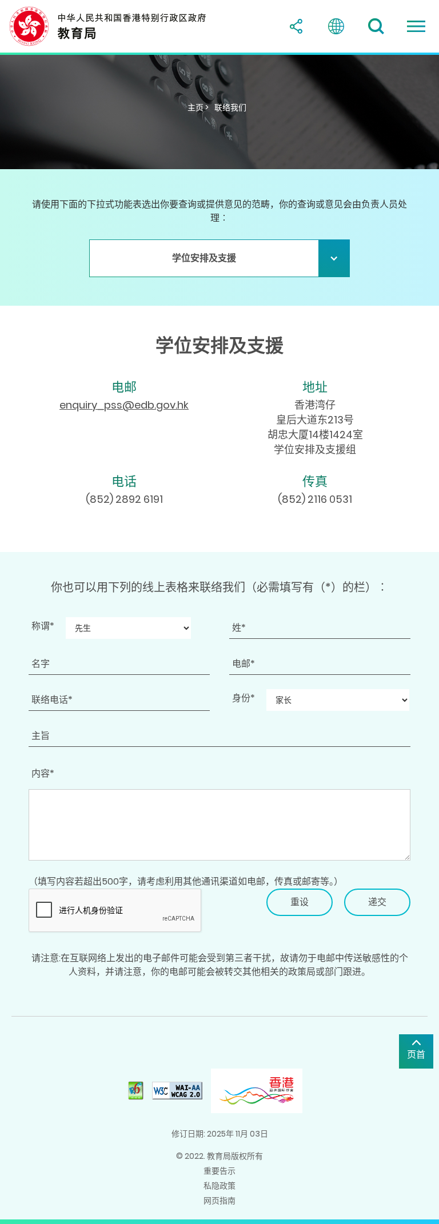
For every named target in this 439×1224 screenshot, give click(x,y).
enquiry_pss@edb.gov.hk (124, 405)
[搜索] (376, 26)
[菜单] (416, 26)
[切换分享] (296, 26)
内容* (42, 773)
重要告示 (219, 1171)
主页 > (198, 107)
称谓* (42, 626)
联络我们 (230, 107)
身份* (243, 698)
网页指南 (219, 1200)
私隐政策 (219, 1185)
